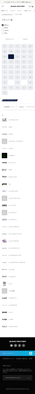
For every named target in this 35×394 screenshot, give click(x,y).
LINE (11, 345)
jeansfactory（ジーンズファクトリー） (17, 6)
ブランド (20, 10)
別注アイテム (27, 10)
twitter (23, 345)
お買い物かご (32, 6)
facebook (19, 345)
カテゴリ (12, 10)
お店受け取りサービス (8, 358)
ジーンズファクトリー (7, 14)
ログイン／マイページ (8, 353)
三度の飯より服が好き (21, 358)
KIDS (5, 33)
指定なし (6, 25)
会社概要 (31, 358)
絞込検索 (29, 6)
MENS (6, 28)
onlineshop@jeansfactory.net (12, 377)
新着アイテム (4, 10)
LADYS (6, 30)
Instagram (15, 345)
